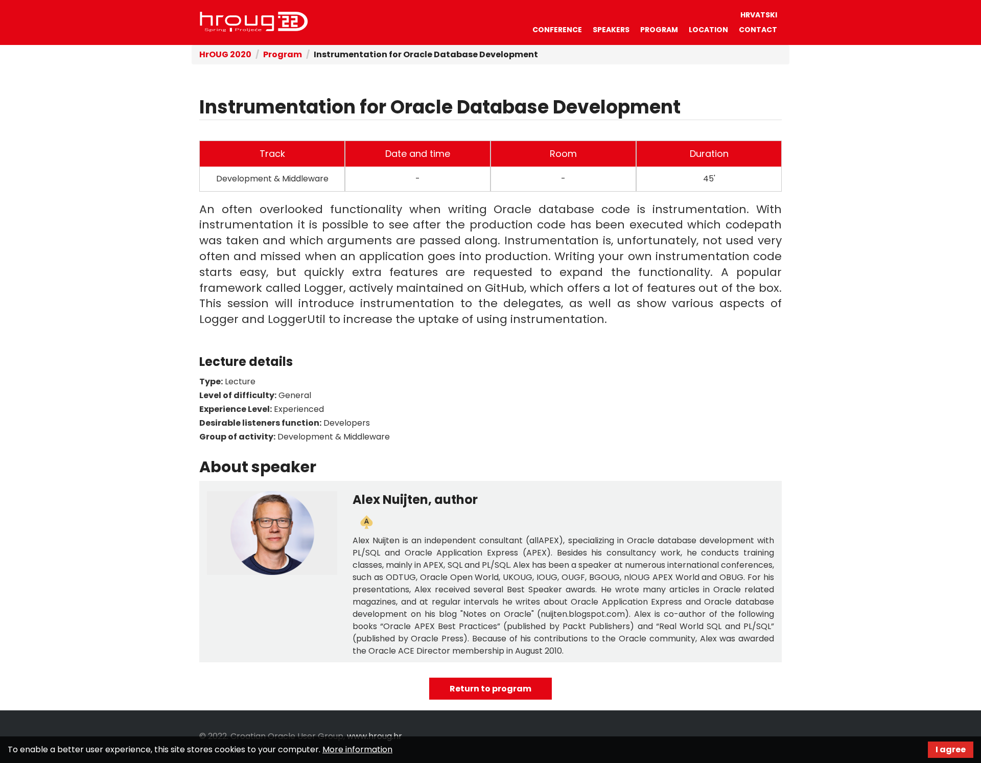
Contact (758, 30)
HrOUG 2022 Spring (254, 22)
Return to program (490, 689)
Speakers (611, 30)
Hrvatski (758, 15)
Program (659, 30)
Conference (557, 30)
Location (708, 30)
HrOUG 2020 (225, 54)
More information (357, 749)
